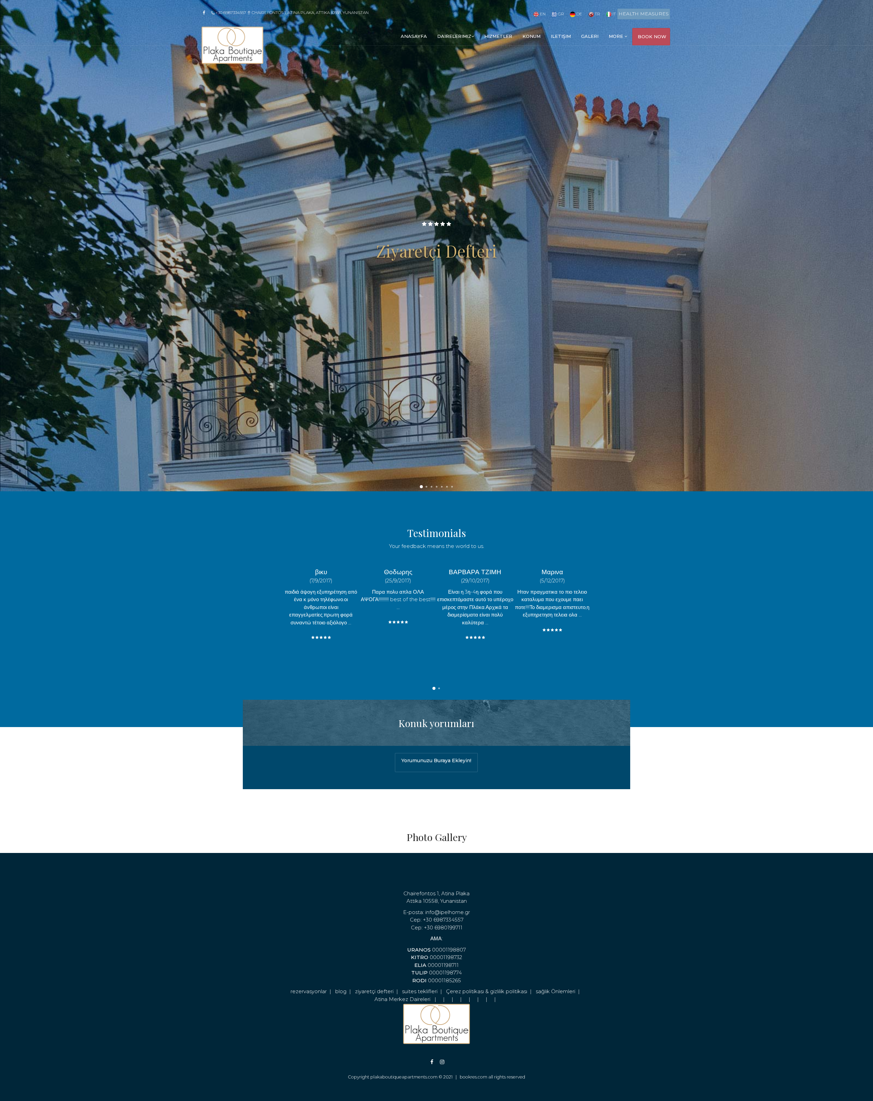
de (578, 13)
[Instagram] (438, 1062)
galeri (589, 36)
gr (560, 13)
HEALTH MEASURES (644, 14)
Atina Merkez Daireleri (402, 999)
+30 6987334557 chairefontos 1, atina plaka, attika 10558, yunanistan (291, 12)
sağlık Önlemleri (555, 991)
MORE (616, 36)
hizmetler (498, 36)
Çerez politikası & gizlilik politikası (486, 991)
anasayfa (414, 36)
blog (340, 991)
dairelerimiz (454, 36)
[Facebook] (206, 13)
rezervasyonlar (309, 991)
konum (531, 36)
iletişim (561, 36)
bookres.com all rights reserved (492, 1077)
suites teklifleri (420, 991)
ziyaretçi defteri (374, 991)
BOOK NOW (652, 36)
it (613, 13)
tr (597, 13)
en (542, 13)
